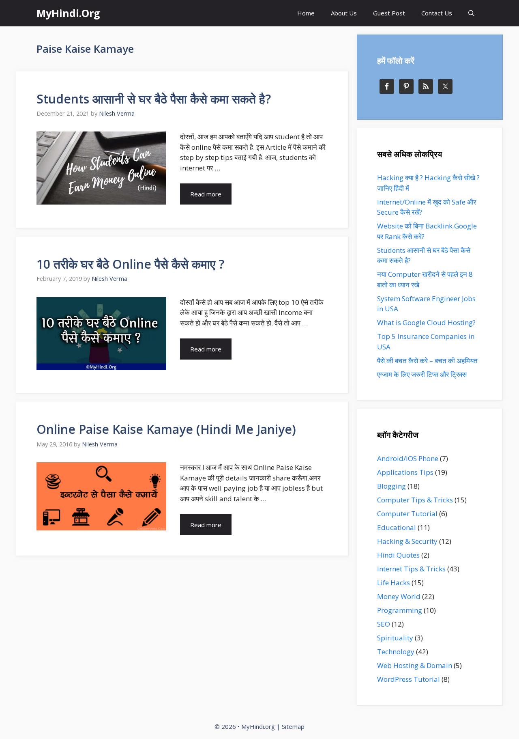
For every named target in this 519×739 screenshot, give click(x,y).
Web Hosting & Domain (414, 665)
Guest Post (389, 13)
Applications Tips (405, 472)
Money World (398, 596)
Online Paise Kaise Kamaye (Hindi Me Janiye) (166, 429)
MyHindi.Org (68, 13)
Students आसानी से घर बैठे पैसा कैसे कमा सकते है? (153, 98)
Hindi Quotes (398, 555)
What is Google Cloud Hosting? (426, 322)
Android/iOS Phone (407, 458)
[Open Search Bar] (471, 13)
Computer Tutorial (407, 513)
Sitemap (293, 726)
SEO (383, 624)
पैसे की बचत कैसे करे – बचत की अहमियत (427, 360)
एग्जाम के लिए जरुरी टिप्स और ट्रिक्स (422, 374)
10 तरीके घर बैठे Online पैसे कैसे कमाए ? (130, 264)
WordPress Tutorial (408, 679)
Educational (396, 527)
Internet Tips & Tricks (411, 568)
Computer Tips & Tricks (415, 499)
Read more (205, 194)
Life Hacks (393, 582)
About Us (344, 13)
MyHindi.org (258, 726)
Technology (395, 651)
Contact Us (436, 13)
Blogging (391, 486)
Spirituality (395, 637)
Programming (399, 610)
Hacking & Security (407, 541)
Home (306, 13)
